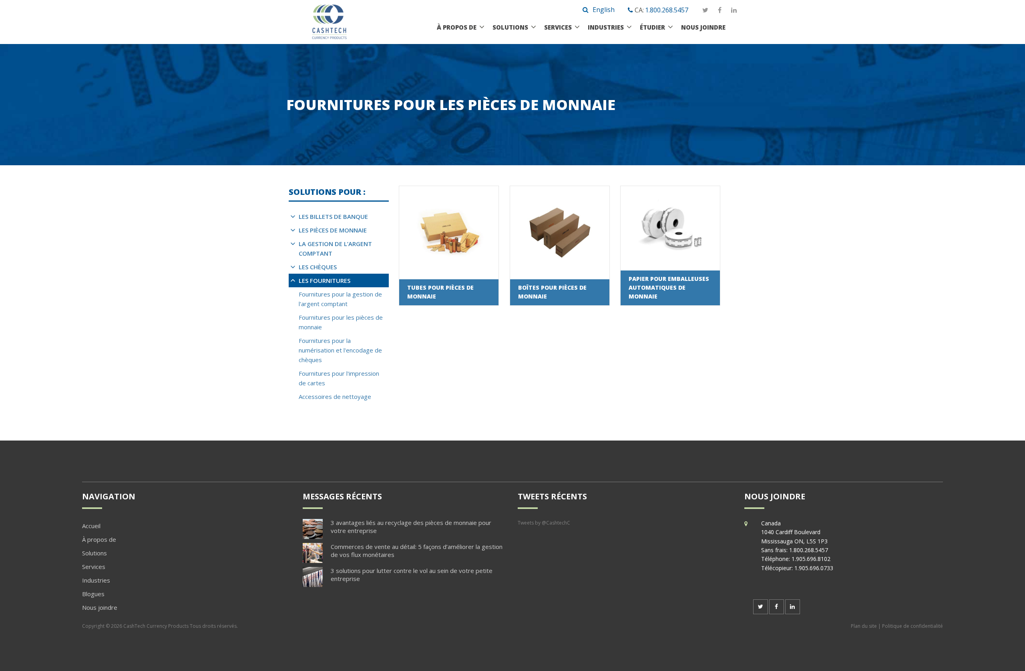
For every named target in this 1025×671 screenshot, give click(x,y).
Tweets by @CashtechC (544, 522)
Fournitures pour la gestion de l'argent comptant (340, 299)
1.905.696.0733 (813, 568)
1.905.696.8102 (811, 559)
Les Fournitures (324, 280)
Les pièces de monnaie (333, 230)
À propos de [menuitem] (99, 539)
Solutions (510, 27)
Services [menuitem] (93, 567)
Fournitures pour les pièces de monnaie (341, 322)
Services (558, 27)
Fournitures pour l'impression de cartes (339, 378)
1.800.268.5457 (666, 10)
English (604, 9)
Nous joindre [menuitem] (99, 607)
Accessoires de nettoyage (335, 397)
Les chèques (318, 267)
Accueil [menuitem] (91, 526)
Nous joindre (703, 27)
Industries (606, 27)
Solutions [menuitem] (94, 553)
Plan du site (864, 626)
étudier (652, 27)
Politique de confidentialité (912, 626)
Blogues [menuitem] (93, 594)
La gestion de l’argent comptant (335, 248)
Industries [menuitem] (96, 580)
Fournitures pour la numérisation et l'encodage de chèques (340, 350)
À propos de (456, 27)
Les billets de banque (333, 216)
